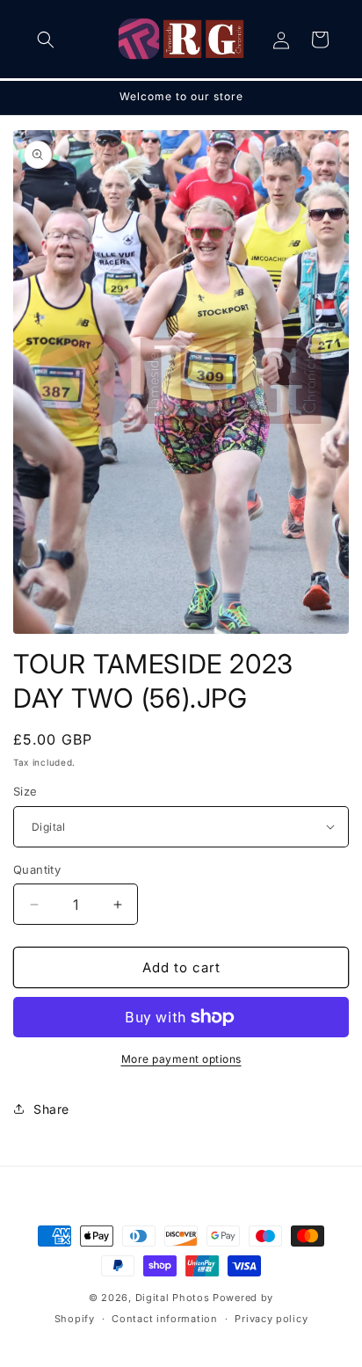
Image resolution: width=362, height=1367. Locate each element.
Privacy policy (271, 1318)
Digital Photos (172, 1297)
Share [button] (51, 1109)
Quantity (37, 869)
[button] (45, 39)
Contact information (164, 1318)
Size (25, 791)
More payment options (181, 1058)
